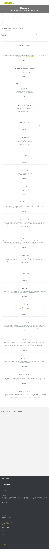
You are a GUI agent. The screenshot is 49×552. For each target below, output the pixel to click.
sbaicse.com (5, 524)
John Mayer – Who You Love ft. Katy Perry (24, 310)
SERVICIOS (4, 512)
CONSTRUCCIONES (5, 510)
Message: (4, 14)
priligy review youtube (29, 56)
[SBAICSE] (11, 2)
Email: (3, 28)
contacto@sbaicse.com (7, 523)
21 (24, 45)
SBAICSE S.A (26, 550)
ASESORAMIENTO (5, 508)
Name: (3, 22)
